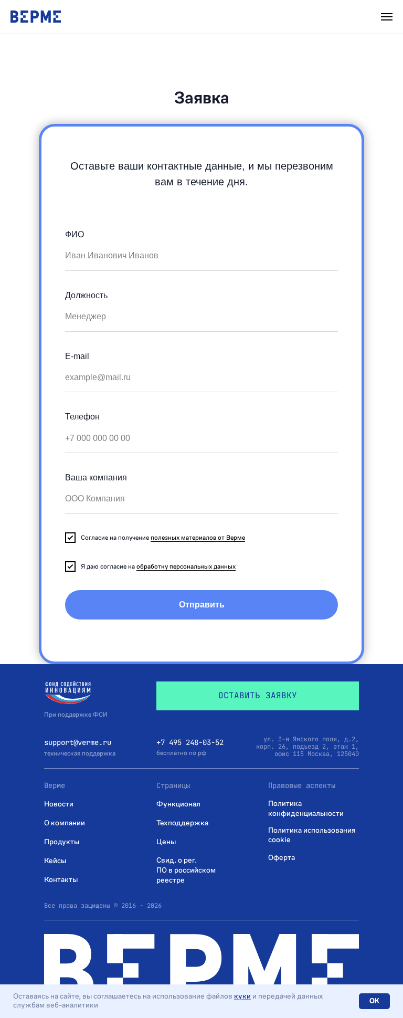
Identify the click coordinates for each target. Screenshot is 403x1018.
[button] (257, 695)
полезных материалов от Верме (198, 537)
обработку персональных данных (186, 566)
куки (242, 996)
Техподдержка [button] (182, 822)
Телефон (82, 416)
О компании (64, 822)
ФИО (74, 234)
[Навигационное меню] (387, 16)
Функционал (178, 804)
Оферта (281, 857)
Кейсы (55, 860)
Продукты (61, 841)
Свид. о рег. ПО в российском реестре (186, 870)
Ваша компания (96, 477)
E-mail (77, 356)
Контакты (61, 879)
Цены (166, 841)
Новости (58, 804)
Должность (86, 295)
